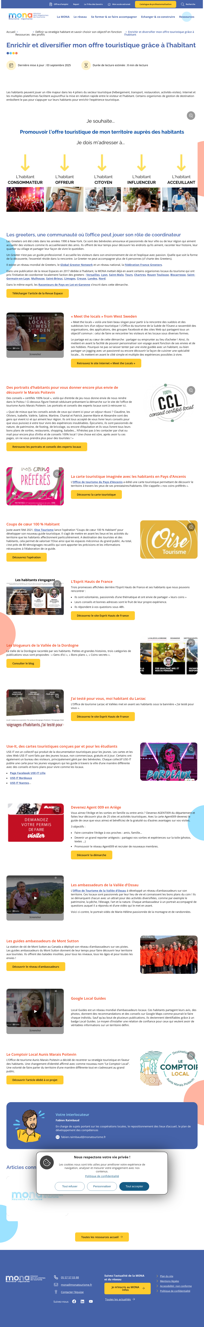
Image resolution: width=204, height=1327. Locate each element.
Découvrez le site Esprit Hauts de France (103, 615)
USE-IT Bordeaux (21, 778)
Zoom (192, 117)
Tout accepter (134, 1186)
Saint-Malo (116, 275)
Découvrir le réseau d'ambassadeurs (35, 966)
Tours (129, 275)
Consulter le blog (23, 663)
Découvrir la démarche (91, 855)
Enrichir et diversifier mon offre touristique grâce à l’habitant (159, 33)
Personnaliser (102, 1186)
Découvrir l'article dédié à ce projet (34, 1080)
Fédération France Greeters (143, 265)
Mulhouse (38, 278)
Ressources (22, 34)
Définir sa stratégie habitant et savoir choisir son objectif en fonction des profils (77, 33)
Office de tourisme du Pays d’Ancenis (98, 482)
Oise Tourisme (44, 530)
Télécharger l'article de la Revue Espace (37, 293)
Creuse (81, 278)
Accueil (10, 32)
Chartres (140, 275)
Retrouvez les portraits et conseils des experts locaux (46, 447)
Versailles (93, 275)
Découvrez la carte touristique (96, 494)
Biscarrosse (178, 275)
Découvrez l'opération (26, 557)
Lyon (104, 275)
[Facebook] (74, 1302)
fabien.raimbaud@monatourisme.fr (83, 1137)
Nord (102, 278)
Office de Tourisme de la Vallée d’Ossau (99, 890)
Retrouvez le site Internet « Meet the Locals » (106, 363)
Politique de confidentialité (102, 1176)
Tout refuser (69, 1186)
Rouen (151, 275)
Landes (92, 278)
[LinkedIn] (82, 1302)
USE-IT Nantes (19, 783)
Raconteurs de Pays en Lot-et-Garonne (64, 284)
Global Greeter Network (76, 265)
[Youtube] (90, 1302)
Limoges (69, 278)
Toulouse (163, 275)
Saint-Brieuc (54, 278)
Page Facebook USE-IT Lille (28, 773)
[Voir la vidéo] (35, 335)
